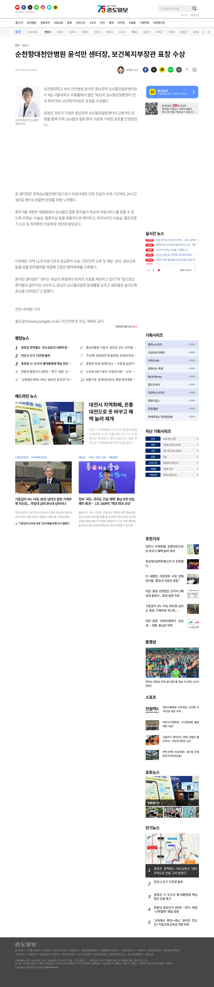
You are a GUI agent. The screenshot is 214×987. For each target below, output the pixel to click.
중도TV (19, 23)
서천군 (171, 32)
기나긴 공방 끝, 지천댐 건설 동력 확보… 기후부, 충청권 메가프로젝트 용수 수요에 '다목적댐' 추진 (177, 251)
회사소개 (19, 950)
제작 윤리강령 (68, 954)
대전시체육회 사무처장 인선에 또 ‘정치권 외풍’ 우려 (181, 708)
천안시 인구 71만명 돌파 (35, 355)
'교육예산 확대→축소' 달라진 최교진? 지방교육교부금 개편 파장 (47, 379)
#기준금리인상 (21, 457)
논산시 (122, 32)
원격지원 (149, 954)
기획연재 (144, 23)
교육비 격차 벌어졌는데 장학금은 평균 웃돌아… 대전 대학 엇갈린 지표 (177, 256)
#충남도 (82, 457)
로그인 (184, 15)
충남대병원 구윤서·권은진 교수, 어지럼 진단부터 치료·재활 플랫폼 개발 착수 (111, 347)
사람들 (132, 23)
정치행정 (31, 23)
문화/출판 (153, 409)
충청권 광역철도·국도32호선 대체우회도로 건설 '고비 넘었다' (47, 347)
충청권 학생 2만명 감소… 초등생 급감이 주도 (111, 363)
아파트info (153, 360)
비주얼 (121, 23)
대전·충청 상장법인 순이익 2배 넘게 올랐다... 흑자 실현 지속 (164, 593)
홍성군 (196, 32)
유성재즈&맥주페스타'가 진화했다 (164, 563)
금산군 (146, 32)
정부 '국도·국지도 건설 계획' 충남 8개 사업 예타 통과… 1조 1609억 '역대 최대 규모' (106, 501)
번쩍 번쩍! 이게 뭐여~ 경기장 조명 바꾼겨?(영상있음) (181, 753)
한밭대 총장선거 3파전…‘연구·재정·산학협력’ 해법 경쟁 (47, 371)
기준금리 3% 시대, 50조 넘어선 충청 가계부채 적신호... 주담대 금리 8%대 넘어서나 (43, 501)
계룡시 (134, 32)
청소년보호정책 (135, 954)
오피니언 (80, 23)
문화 (69, 23)
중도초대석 (154, 384)
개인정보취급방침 (89, 950)
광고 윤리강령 (84, 954)
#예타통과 (113, 457)
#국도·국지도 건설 (97, 457)
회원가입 (195, 15)
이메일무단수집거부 (109, 950)
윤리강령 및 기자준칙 (49, 954)
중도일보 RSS (154, 950)
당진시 (109, 32)
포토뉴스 (152, 772)
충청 (111, 23)
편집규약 (32, 954)
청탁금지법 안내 (117, 954)
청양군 (184, 32)
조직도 (47, 950)
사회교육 (58, 23)
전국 (102, 23)
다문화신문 (159, 23)
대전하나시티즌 (156, 393)
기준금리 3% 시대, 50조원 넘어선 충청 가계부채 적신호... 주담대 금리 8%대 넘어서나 (164, 608)
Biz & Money (155, 376)
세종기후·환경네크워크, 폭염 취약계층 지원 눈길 (111, 379)
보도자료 (32, 32)
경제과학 (45, 23)
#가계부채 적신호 (39, 457)
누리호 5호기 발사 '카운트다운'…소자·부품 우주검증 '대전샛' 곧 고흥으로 (111, 371)
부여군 (159, 32)
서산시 (97, 32)
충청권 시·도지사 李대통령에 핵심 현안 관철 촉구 (47, 363)
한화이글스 (154, 401)
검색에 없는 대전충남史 (160, 417)
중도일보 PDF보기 (172, 950)
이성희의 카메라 (156, 352)
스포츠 (92, 23)
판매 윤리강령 (100, 954)
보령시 (85, 32)
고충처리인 (20, 954)
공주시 (72, 32)
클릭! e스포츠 (155, 344)
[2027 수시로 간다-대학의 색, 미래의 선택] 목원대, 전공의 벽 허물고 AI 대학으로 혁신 (177, 261)
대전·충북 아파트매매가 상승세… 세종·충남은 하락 (164, 623)
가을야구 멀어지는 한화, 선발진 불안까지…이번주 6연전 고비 (181, 738)
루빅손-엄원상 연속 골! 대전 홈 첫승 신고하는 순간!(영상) (172, 684)
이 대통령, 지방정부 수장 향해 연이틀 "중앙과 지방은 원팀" (164, 578)
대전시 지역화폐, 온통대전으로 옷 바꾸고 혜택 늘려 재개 (111, 411)
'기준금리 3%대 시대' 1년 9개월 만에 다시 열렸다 (43, 523)
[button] (203, 32)
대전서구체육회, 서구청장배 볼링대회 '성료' (181, 723)
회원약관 (74, 950)
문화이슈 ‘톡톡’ (156, 368)
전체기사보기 (186, 269)
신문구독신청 (128, 950)
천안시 (47, 32)
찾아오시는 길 (60, 950)
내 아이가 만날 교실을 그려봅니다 (171, 246)
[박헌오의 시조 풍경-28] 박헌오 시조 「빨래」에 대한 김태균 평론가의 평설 (177, 241)
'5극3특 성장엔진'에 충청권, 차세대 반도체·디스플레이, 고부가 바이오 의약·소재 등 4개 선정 (111, 355)
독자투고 (141, 950)
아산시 (60, 32)
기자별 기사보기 (33, 950)
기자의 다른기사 (126, 326)
